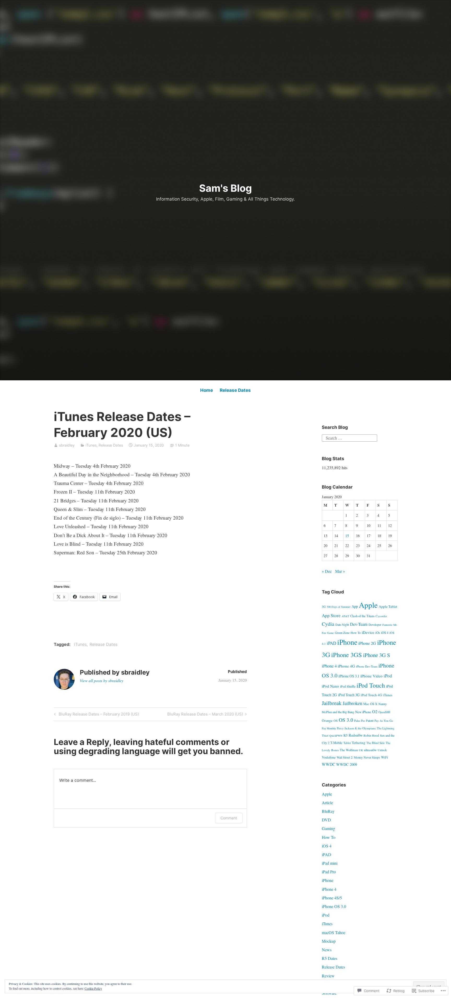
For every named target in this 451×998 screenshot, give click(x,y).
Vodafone (329, 757)
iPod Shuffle (347, 686)
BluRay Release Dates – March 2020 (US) (205, 715)
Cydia (328, 623)
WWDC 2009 (346, 764)
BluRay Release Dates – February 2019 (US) (96, 715)
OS (336, 720)
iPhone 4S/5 (332, 897)
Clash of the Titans (362, 616)
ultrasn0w (370, 750)
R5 (345, 735)
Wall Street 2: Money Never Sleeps (358, 757)
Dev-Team (358, 624)
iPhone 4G (346, 666)
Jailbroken (352, 703)
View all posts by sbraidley (101, 680)
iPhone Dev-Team (366, 666)
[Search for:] (349, 437)
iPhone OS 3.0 (334, 906)
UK (361, 750)
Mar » (340, 571)
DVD (326, 819)
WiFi (384, 757)
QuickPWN (335, 735)
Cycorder (381, 616)
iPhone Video (371, 675)
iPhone (347, 642)
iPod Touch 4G (371, 695)
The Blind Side (375, 743)
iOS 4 (384, 632)
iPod (388, 676)
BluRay (328, 811)
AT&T (345, 616)
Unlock (382, 750)
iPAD (331, 643)
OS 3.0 (346, 719)
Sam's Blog (225, 188)
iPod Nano (330, 686)
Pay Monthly (329, 728)
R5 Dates (329, 958)
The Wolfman (349, 750)
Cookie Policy (93, 988)
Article (327, 802)
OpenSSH (384, 712)
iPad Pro (329, 871)
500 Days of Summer (339, 607)
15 (347, 535)
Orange (327, 720)
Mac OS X (370, 704)
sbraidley (67, 445)
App (355, 606)
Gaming (328, 828)
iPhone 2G (367, 643)
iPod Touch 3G (349, 694)
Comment (229, 818)
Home (206, 390)
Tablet (347, 743)
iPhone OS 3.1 (349, 676)
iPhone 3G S (376, 655)
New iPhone (363, 712)
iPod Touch (371, 685)
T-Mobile (336, 743)
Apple (368, 605)
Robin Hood (371, 735)
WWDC (328, 764)
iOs (377, 632)
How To (356, 632)
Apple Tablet (388, 606)
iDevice (368, 632)
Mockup (329, 941)
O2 (374, 711)
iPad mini (329, 863)
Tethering (358, 742)
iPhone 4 (329, 666)
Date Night (342, 624)
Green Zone (342, 632)
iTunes (91, 445)
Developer (375, 624)
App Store (331, 615)
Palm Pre (359, 721)
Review (328, 975)
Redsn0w (356, 735)
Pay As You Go (384, 721)
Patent (369, 720)
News (326, 949)
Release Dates (235, 390)
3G (324, 606)
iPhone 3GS (346, 654)
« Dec (327, 571)
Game (330, 633)
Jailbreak (332, 703)
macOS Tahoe (333, 932)
